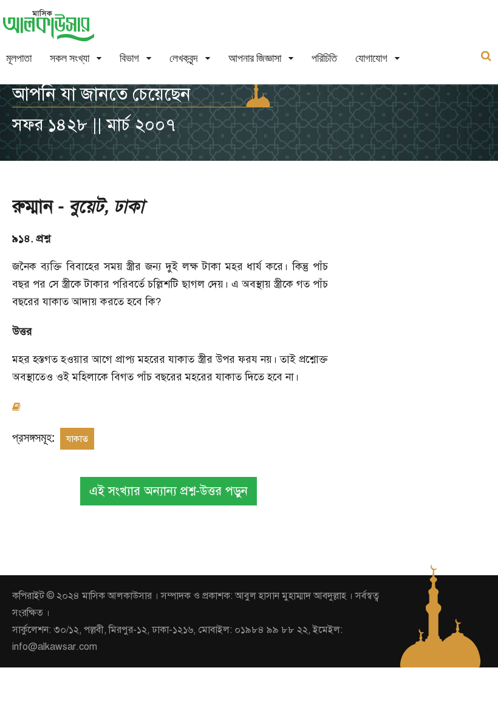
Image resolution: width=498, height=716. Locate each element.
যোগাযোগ (371, 58)
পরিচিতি (324, 58)
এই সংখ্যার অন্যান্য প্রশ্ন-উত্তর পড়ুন (168, 491)
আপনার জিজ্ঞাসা (254, 58)
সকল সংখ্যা (69, 58)
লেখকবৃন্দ (183, 58)
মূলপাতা (19, 58)
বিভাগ (129, 58)
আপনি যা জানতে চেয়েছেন (101, 94)
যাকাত (77, 438)
